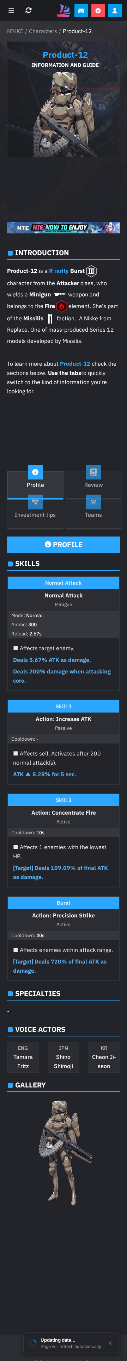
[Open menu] (12, 10)
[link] (63, 227)
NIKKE (15, 31)
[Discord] (81, 10)
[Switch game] (29, 10)
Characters (43, 31)
